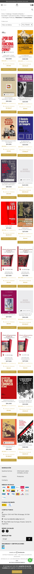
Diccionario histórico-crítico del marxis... (9, 98)
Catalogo (9, 14)
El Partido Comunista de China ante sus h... (9, 184)
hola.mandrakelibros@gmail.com (14, 519)
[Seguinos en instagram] (3, 531)
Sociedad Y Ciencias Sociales (10, 16)
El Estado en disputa (8, 314)
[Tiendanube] (17, 553)
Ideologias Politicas (8, 17)
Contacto (5, 480)
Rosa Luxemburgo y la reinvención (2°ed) (25, 99)
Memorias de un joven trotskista (9, 141)
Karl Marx (8, 226)
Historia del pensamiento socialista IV (9, 272)
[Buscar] (32, 9)
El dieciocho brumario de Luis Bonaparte (25, 142)
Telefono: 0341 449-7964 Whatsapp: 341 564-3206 (16, 515)
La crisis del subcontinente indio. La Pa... (25, 56)
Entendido (17, 571)
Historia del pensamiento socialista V (25, 272)
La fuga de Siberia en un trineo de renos (25, 401)
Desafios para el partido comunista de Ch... (9, 400)
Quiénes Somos (7, 471)
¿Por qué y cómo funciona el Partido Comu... (8, 56)
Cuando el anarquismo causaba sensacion (25, 444)
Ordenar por (4, 21)
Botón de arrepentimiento (17, 562)
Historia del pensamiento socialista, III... (8, 358)
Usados (4, 476)
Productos (20, 476)
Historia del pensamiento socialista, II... (25, 358)
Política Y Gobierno (26, 16)
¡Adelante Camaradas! (25, 183)
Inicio (3, 14)
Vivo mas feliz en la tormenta (9, 446)
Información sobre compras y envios (23, 472)
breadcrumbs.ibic (18, 14)
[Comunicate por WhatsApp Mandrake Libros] (30, 560)
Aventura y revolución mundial (25, 228)
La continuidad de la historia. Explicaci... (25, 314)
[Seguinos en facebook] (7, 531)
